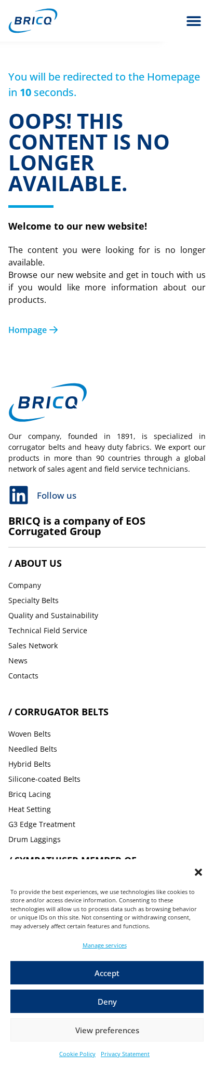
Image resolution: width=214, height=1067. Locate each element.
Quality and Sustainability (53, 615)
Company (24, 585)
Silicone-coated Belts (44, 779)
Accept (107, 973)
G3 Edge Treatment (41, 824)
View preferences (107, 1030)
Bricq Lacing (29, 794)
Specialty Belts (33, 600)
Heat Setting (29, 809)
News (18, 660)
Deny (107, 1001)
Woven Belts (29, 734)
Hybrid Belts (29, 764)
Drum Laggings (34, 839)
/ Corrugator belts (58, 711)
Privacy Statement (125, 1054)
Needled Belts (32, 749)
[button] (198, 872)
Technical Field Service (47, 630)
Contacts (23, 676)
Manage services (105, 945)
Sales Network (33, 645)
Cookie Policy (77, 1054)
